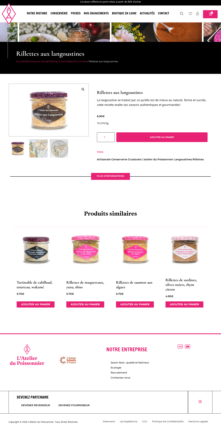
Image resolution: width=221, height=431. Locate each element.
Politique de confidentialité (167, 421)
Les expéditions (128, 421)
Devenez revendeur (35, 405)
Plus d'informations (110, 176)
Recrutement (119, 372)
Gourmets (81, 61)
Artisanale (104, 159)
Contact (163, 13)
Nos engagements (96, 13)
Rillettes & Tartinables (61, 61)
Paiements (109, 421)
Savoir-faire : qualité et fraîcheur (130, 362)
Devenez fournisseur (74, 405)
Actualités (147, 13)
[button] (83, 89)
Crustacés (134, 159)
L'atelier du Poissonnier (157, 159)
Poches (76, 13)
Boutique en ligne (124, 13)
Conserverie (59, 13)
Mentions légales (198, 421)
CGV (144, 421)
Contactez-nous (120, 377)
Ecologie (116, 367)
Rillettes (198, 159)
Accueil (20, 61)
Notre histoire (37, 13)
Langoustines (183, 159)
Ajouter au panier (162, 137)
